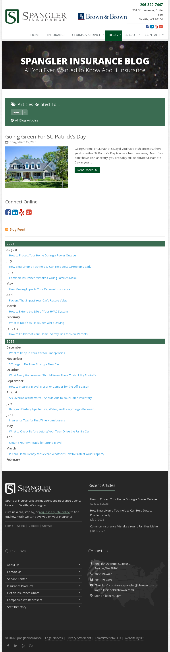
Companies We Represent (24, 600)
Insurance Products (20, 586)
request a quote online (54, 512)
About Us (13, 565)
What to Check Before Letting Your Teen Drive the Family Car (49, 431)
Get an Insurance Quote (23, 593)
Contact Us (14, 572)
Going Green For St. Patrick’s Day (45, 136)
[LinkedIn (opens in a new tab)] (152, 26)
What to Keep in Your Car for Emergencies (37, 353)
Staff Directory (16, 607)
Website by (134, 638)
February (13, 317)
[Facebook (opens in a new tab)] (147, 26)
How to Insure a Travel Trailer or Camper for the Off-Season (49, 387)
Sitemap (47, 526)
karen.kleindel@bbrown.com (114, 590)
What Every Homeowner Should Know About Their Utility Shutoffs (52, 375)
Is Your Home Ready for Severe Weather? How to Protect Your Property (56, 454)
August (11, 250)
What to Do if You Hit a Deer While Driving (36, 323)
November (14, 358)
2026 (10, 243)
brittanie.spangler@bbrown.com (132, 585)
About (132, 34)
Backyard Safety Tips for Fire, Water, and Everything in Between (51, 409)
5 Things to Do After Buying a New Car (34, 364)
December (14, 347)
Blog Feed (17, 229)
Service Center (17, 579)
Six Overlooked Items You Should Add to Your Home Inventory (50, 398)
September (14, 381)
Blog (114, 34)
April (10, 295)
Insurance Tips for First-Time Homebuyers (37, 420)
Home (35, 34)
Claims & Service (87, 34)
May (9, 283)
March (11, 306)
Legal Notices (54, 638)
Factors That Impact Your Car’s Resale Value (38, 300)
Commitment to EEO (108, 638)
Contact (153, 34)
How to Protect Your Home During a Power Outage (42, 255)
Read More (85, 170)
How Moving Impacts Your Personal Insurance (39, 289)
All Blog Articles (26, 120)
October (12, 370)
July (9, 261)
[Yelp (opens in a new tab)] (156, 26)
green (17, 112)
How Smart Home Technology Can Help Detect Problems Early (50, 267)
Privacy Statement (79, 638)
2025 (10, 341)
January (12, 328)
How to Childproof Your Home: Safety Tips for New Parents (48, 334)
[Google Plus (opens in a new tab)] (160, 26)
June (9, 272)
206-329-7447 (103, 574)
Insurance (56, 34)
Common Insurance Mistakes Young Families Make (43, 278)
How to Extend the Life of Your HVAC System (38, 311)
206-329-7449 (103, 580)
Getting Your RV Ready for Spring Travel (35, 443)
